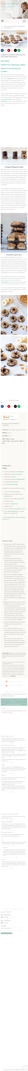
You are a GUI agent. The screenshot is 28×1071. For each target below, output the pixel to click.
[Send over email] (18, 50)
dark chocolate (7, 99)
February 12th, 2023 (9, 857)
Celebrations (4, 282)
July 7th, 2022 (5, 868)
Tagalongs (3, 101)
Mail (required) (5, 920)
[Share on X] (15, 50)
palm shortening (20, 517)
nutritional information (14, 704)
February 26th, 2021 (7, 837)
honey (18, 491)
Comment (4, 926)
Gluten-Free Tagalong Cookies (13, 65)
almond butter (8, 496)
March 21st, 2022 (6, 845)
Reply (12, 714)
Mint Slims (5, 61)
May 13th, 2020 (5, 714)
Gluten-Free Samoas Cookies (14, 27)
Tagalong (9, 78)
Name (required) (6, 914)
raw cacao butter (9, 517)
